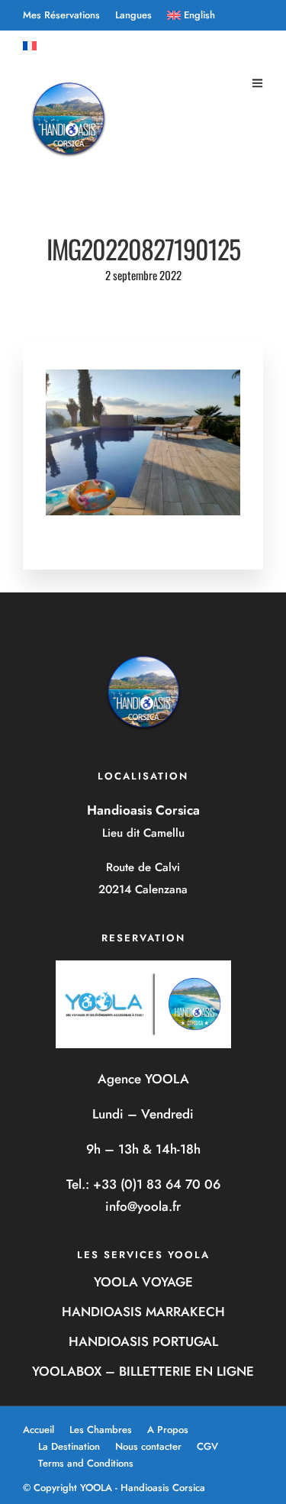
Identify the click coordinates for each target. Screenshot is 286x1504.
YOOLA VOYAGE (143, 1282)
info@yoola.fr (143, 1206)
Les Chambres (100, 1429)
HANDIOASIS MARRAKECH (143, 1311)
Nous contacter (148, 1446)
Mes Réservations (61, 15)
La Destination (69, 1446)
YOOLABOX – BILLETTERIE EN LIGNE (143, 1371)
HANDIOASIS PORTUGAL (143, 1341)
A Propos (167, 1429)
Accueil (38, 1429)
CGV (207, 1446)
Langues (133, 15)
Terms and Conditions (85, 1463)
